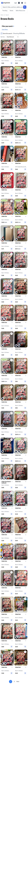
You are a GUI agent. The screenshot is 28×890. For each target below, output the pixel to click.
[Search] (24, 7)
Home (2, 15)
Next (17, 681)
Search (7, 15)
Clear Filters (5, 29)
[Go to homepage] (5, 3)
